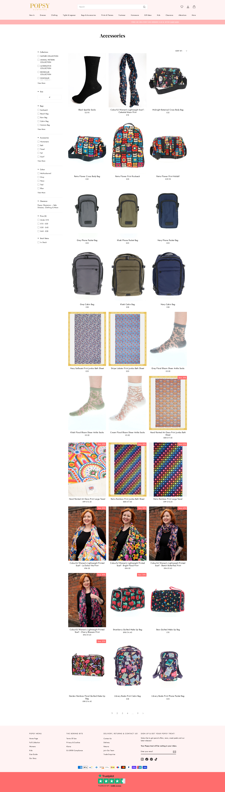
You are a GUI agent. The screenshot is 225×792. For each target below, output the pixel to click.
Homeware (135, 15)
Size (41, 91)
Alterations (182, 15)
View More (41, 83)
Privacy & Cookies (73, 742)
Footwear (122, 15)
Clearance (169, 15)
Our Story (32, 758)
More (194, 15)
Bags (41, 106)
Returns (106, 746)
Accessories (44, 138)
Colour (42, 169)
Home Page (33, 738)
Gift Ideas (148, 15)
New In (32, 15)
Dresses (43, 15)
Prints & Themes (107, 15)
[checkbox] (49, 56)
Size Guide (33, 754)
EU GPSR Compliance (74, 750)
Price (43, 216)
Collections (44, 52)
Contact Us (108, 738)
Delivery (107, 742)
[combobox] (112, 6)
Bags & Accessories (88, 15)
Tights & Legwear (69, 15)
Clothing (54, 15)
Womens (32, 746)
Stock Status (44, 238)
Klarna (68, 746)
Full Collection (34, 742)
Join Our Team (109, 750)
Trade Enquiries (109, 754)
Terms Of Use (71, 738)
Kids (158, 15)
